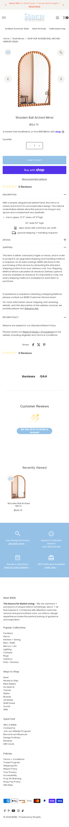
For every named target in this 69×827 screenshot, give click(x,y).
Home (6, 38)
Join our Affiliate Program (17, 731)
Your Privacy (10, 772)
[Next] (63, 5)
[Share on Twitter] (38, 344)
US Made (8, 699)
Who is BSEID (10, 724)
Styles (6, 693)
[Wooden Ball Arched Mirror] (18, 487)
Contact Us (9, 728)
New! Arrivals (39, 28)
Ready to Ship (10, 680)
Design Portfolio (11, 737)
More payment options (34, 179)
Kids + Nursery (11, 662)
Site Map (8, 784)
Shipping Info (10, 765)
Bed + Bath (9, 642)
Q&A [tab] (43, 376)
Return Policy (10, 768)
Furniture (8, 633)
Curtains (7, 652)
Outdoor (8, 659)
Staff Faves (9, 703)
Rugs (6, 655)
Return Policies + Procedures (38, 331)
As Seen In (9, 687)
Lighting (7, 649)
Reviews (7, 740)
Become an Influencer (15, 734)
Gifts (5, 709)
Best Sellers (9, 683)
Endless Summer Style (17, 28)
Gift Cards (8, 744)
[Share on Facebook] (33, 344)
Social (6, 706)
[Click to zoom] (61, 52)
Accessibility (10, 775)
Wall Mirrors (18, 38)
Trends (7, 690)
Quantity (7, 139)
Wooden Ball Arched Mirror (19, 504)
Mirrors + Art (9, 646)
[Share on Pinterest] (44, 344)
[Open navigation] (4, 17)
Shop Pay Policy (11, 781)
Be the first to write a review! (34, 431)
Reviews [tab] (28, 376)
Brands (7, 696)
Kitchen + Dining (12, 639)
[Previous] (6, 5)
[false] (17, 533)
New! (6, 677)
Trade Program (11, 762)
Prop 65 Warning (12, 778)
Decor (6, 636)
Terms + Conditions (13, 759)
